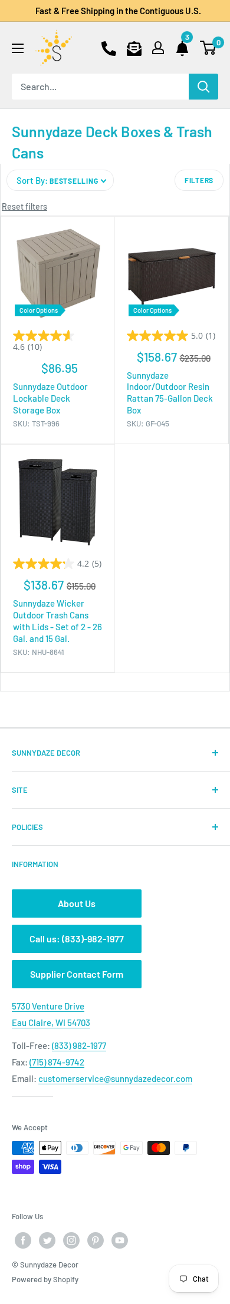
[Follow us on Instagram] (71, 1240)
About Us (77, 903)
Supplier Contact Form (76, 973)
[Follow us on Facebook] (23, 1240)
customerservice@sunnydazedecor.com (115, 1078)
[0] (208, 48)
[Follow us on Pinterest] (95, 1240)
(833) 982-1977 (79, 1045)
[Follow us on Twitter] (47, 1240)
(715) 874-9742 (56, 1062)
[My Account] (158, 47)
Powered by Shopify (45, 1279)
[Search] (203, 87)
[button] (60, 180)
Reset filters (24, 206)
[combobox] (100, 87)
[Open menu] (18, 48)
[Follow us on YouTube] (119, 1240)
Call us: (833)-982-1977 (76, 938)
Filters (199, 180)
